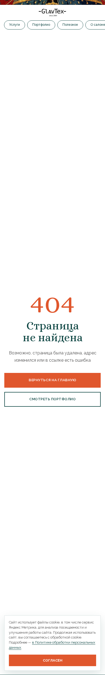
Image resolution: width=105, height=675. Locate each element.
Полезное (70, 25)
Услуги (14, 25)
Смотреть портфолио (52, 399)
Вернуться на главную (52, 380)
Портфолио (41, 25)
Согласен (52, 660)
